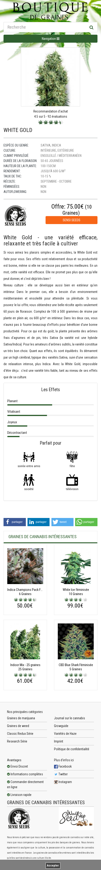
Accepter (53, 865)
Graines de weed (18, 726)
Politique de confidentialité (71, 749)
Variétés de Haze (65, 733)
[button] (15, 522)
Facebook (65, 766)
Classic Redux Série (20, 733)
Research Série (17, 741)
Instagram (65, 782)
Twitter (63, 774)
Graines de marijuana (21, 718)
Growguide (61, 726)
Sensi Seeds (71, 220)
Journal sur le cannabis (69, 718)
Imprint (58, 741)
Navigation (49, 39)
